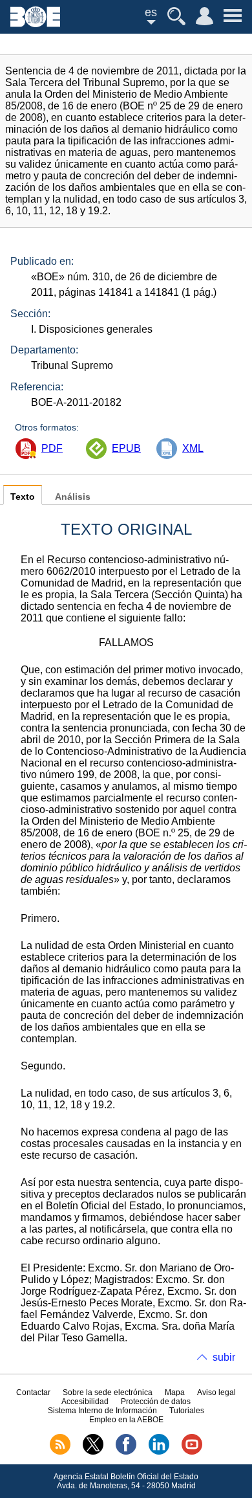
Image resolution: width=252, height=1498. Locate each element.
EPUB (126, 448)
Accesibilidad (85, 1401)
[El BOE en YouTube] (192, 1452)
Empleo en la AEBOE (126, 1419)
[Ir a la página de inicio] (35, 23)
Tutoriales (186, 1410)
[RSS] (60, 1452)
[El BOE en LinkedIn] (159, 1452)
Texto (22, 497)
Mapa (175, 1392)
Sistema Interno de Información (102, 1410)
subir (224, 1357)
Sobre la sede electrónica (107, 1392)
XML (193, 448)
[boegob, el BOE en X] (93, 1452)
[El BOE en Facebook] (126, 1452)
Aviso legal (216, 1392)
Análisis (72, 497)
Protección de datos (156, 1401)
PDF (52, 448)
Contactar (33, 1392)
